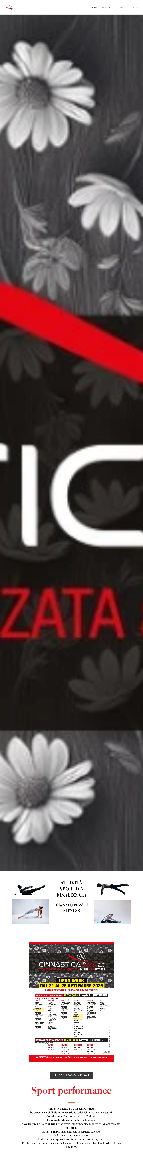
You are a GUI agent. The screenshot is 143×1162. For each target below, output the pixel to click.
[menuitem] (95, 7)
